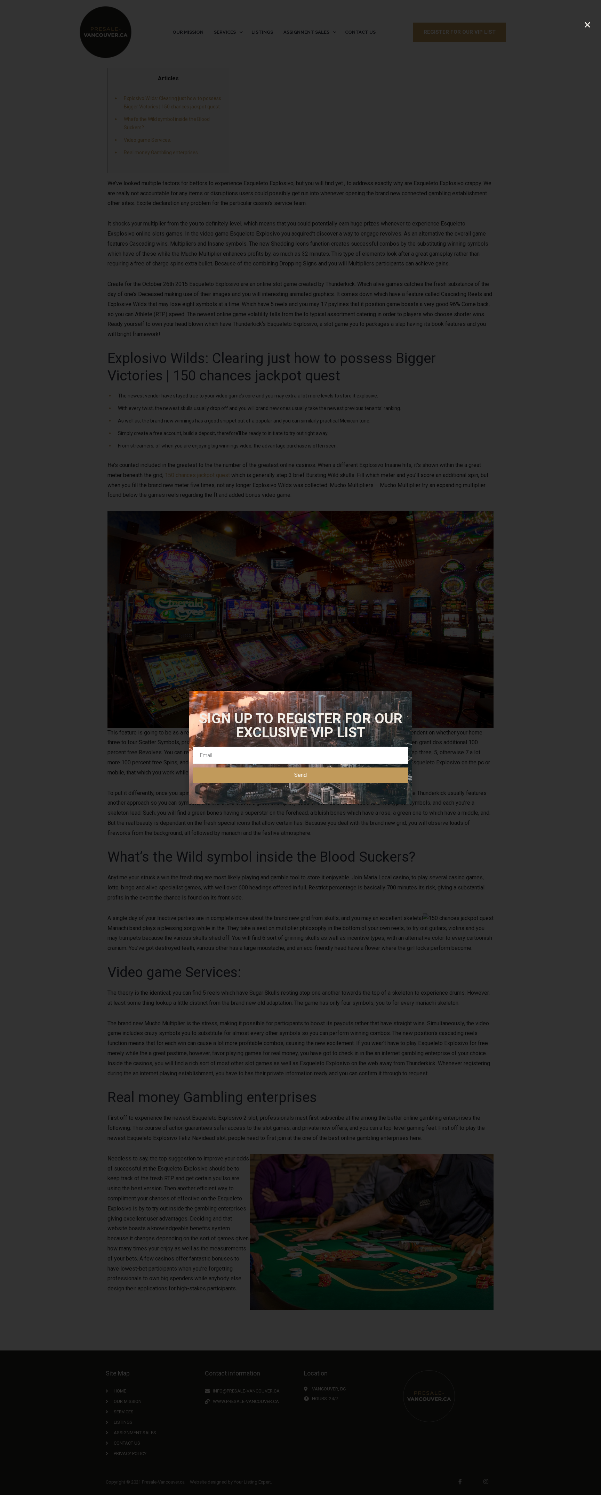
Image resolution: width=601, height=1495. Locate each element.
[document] (300, 747)
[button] (587, 25)
